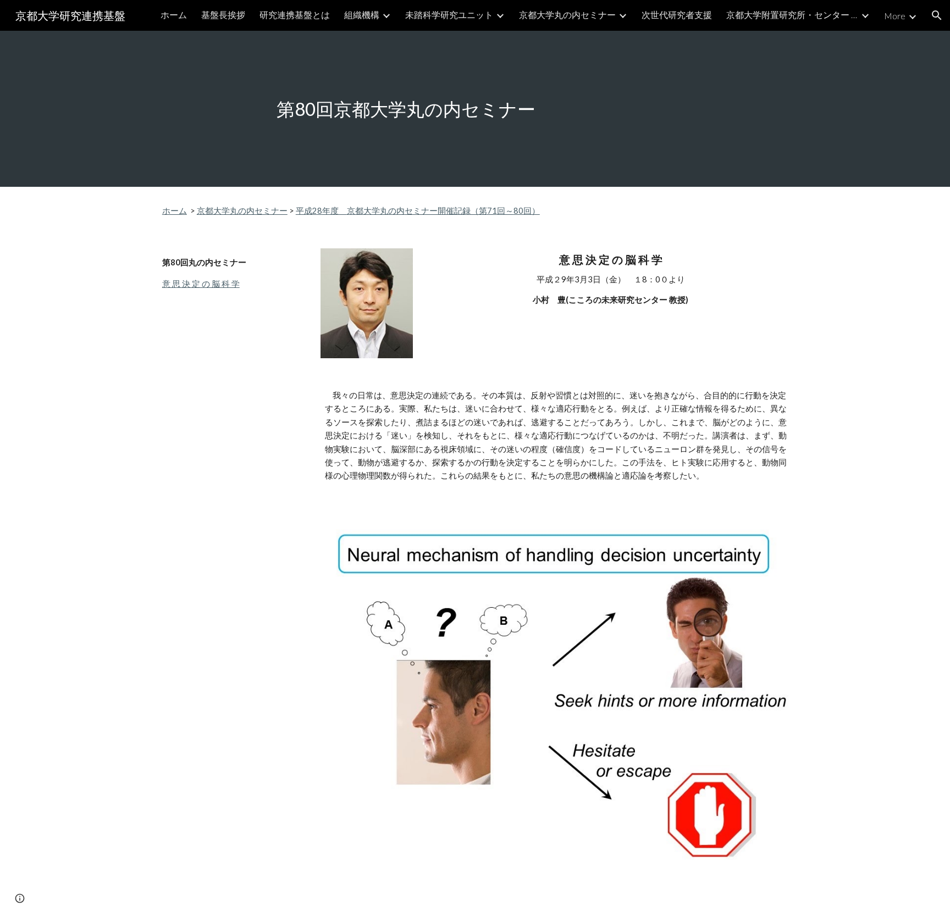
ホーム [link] (174, 14)
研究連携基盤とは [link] (294, 14)
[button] (937, 15)
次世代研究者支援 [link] (677, 14)
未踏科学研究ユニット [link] (449, 14)
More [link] (894, 15)
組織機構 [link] (361, 14)
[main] (475, 109)
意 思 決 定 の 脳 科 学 (201, 283)
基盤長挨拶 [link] (223, 14)
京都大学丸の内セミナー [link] (567, 14)
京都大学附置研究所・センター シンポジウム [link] (792, 14)
